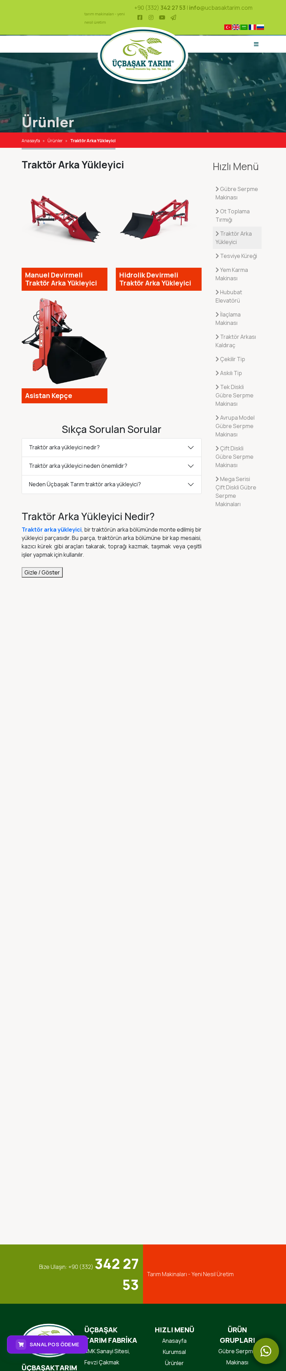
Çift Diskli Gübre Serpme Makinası (235, 456)
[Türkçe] (227, 27)
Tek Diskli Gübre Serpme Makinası (235, 395)
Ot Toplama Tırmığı (233, 215)
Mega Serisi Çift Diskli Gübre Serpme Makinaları (236, 491)
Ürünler (174, 1363)
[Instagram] (151, 17)
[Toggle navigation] (256, 44)
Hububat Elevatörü (229, 296)
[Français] (252, 27)
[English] (236, 27)
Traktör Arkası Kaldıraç (236, 341)
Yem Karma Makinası (232, 274)
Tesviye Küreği (238, 256)
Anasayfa (174, 1341)
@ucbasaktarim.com (221, 8)
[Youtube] (162, 17)
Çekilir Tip (232, 359)
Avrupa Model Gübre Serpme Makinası (235, 426)
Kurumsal (174, 1352)
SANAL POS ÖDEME (54, 1344)
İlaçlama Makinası (228, 319)
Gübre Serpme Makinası (237, 193)
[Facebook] (139, 17)
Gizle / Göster (42, 572)
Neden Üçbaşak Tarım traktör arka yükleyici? (85, 484)
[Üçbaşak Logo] (143, 55)
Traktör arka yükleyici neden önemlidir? (78, 466)
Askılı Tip (230, 373)
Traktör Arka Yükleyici (234, 238)
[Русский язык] (260, 27)
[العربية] (244, 27)
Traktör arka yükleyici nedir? (64, 447)
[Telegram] (173, 17)
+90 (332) (160, 8)
